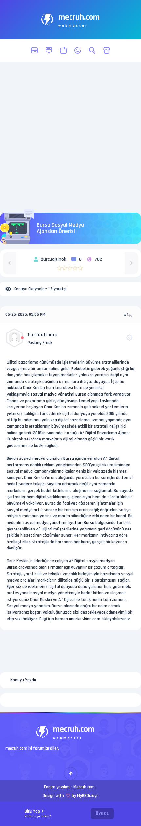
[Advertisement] (70, 137)
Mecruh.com (84, 787)
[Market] (106, 50)
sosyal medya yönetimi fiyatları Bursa (58, 523)
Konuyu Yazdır (23, 680)
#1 (126, 314)
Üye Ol (102, 814)
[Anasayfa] (34, 50)
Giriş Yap (38, 814)
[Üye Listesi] (77, 50)
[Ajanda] (63, 50)
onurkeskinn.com (84, 619)
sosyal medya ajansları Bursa (46, 458)
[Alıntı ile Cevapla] (130, 316)
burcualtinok (42, 335)
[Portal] (49, 50)
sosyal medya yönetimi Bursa (58, 394)
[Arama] (92, 50)
